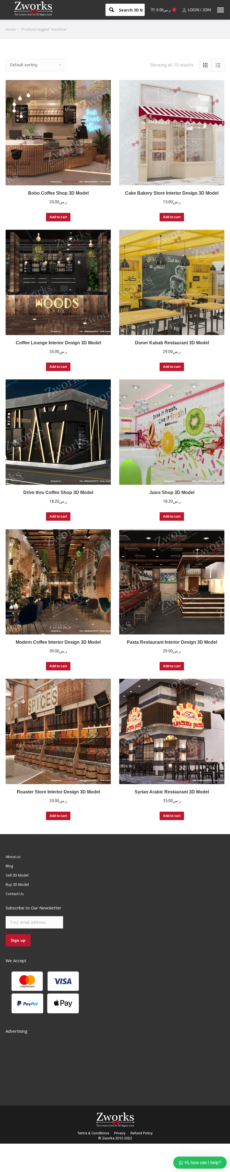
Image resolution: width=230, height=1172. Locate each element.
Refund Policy (141, 1133)
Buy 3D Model (17, 884)
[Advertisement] (48, 1063)
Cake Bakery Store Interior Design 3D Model (172, 193)
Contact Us (15, 893)
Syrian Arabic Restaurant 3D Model (172, 791)
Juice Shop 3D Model (171, 492)
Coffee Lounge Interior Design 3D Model (58, 342)
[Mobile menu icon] (220, 10)
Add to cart (58, 217)
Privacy (119, 1133)
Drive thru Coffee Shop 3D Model (58, 492)
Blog (9, 865)
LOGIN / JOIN (199, 10)
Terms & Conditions (93, 1133)
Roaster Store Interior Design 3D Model (58, 791)
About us (13, 856)
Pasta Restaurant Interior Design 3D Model (172, 642)
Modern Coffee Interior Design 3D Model (58, 642)
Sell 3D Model (17, 875)
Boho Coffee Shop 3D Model (58, 193)
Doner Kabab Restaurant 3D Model (172, 342)
